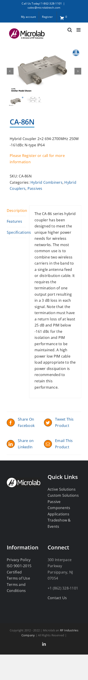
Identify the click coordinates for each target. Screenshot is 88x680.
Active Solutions (62, 489)
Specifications (16, 232)
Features (14, 221)
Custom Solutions (63, 495)
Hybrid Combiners (46, 182)
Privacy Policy (18, 559)
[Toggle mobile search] (69, 29)
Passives (35, 188)
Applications (58, 514)
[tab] (16, 210)
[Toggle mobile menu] (78, 29)
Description (16, 210)
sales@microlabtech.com (44, 7)
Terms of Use (18, 578)
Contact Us (57, 597)
